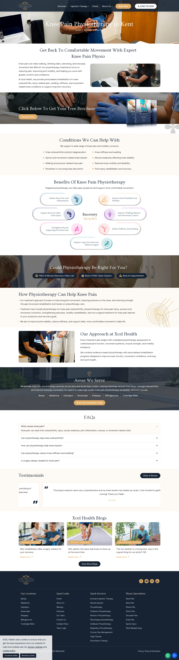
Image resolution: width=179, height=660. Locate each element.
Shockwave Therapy (99, 641)
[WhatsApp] (168, 655)
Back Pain (130, 603)
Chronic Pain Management (101, 632)
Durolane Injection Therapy (101, 599)
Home (78, 30)
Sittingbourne (111, 395)
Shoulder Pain (132, 615)
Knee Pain (130, 620)
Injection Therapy (79, 6)
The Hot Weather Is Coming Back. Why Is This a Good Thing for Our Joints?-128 (137, 550)
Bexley (42, 395)
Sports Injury (131, 624)
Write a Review (150, 475)
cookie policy (9, 650)
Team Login (61, 628)
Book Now (123, 6)
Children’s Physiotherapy (100, 611)
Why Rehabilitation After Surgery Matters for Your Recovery (40, 550)
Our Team (60, 615)
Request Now (28, 117)
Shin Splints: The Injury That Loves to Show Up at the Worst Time (89, 550)
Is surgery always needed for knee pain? (40, 460)
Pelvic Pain (130, 611)
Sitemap (59, 607)
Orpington (68, 395)
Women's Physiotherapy (100, 615)
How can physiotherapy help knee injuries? (41, 445)
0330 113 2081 (147, 6)
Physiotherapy (96, 607)
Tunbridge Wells (130, 395)
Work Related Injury (134, 628)
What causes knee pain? (32, 426)
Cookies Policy (62, 624)
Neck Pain (130, 599)
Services (62, 6)
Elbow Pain (130, 607)
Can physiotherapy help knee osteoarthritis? (42, 438)
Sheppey (96, 395)
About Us (106, 6)
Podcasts (60, 611)
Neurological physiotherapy (101, 620)
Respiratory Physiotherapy (101, 628)
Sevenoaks (82, 395)
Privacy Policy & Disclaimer (149, 651)
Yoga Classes (96, 636)
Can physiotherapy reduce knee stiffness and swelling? (47, 453)
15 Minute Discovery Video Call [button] (56, 276)
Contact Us (61, 620)
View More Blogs (89, 564)
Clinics (95, 6)
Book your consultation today (90, 403)
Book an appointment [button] (133, 276)
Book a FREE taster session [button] (98, 276)
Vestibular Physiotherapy (100, 624)
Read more (25, 557)
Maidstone (54, 395)
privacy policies (35, 647)
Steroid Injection (96, 603)
